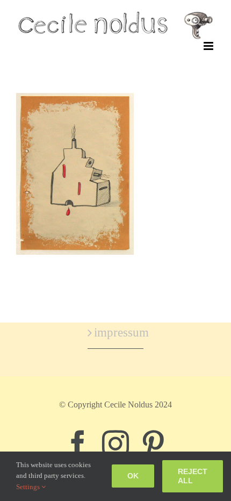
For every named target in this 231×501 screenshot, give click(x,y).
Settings (28, 487)
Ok (133, 475)
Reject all (192, 476)
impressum (116, 332)
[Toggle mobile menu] (209, 46)
